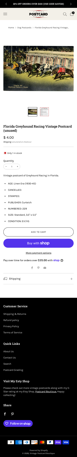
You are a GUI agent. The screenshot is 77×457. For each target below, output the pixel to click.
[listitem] (38, 4)
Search (7, 363)
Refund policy (11, 320)
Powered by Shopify (39, 450)
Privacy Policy (11, 326)
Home (11, 27)
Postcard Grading (13, 370)
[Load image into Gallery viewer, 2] (44, 111)
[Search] (65, 14)
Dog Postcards (24, 27)
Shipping (7, 142)
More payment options (38, 252)
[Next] (71, 4)
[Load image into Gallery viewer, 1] (32, 111)
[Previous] (6, 4)
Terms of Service (12, 332)
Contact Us (9, 357)
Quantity (8, 160)
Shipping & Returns (14, 314)
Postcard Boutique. (46, 391)
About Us (8, 351)
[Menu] (5, 14)
